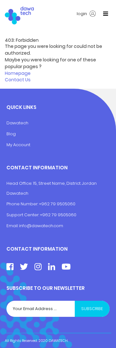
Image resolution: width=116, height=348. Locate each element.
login (82, 14)
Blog (11, 134)
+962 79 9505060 (57, 204)
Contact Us (18, 79)
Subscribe (92, 309)
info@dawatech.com (41, 226)
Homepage (18, 73)
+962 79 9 (50, 215)
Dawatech (17, 123)
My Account (18, 145)
